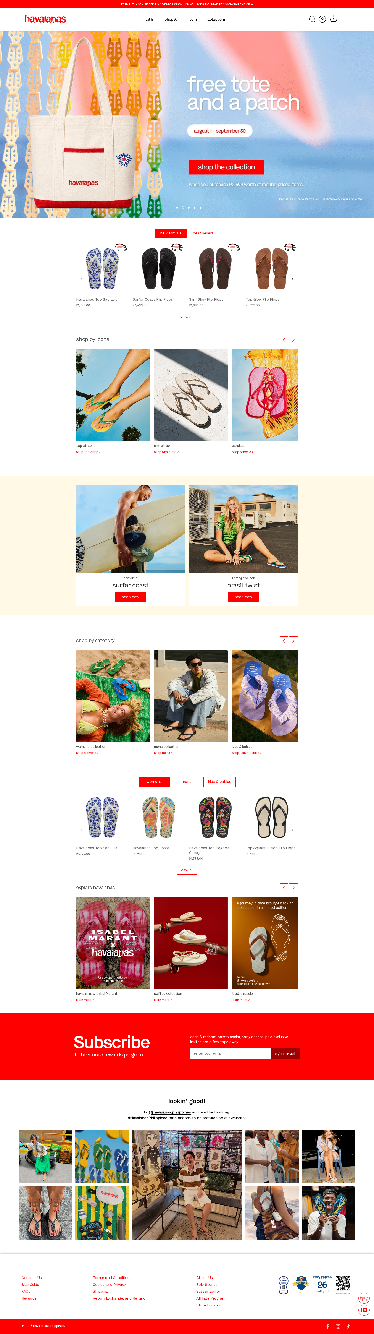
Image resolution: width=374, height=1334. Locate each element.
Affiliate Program (211, 1298)
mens (187, 782)
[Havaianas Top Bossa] (159, 817)
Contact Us (32, 1278)
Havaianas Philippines (48, 1326)
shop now (130, 597)
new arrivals (170, 233)
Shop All (171, 19)
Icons (193, 19)
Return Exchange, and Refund (119, 1298)
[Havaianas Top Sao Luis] (102, 269)
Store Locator (208, 1305)
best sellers (203, 233)
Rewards (29, 1298)
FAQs (26, 1291)
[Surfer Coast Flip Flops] (159, 269)
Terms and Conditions (112, 1278)
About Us (204, 1278)
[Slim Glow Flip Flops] (215, 269)
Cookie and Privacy (109, 1285)
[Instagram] (338, 1326)
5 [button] (200, 207)
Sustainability (208, 1291)
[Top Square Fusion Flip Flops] (272, 817)
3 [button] (188, 207)
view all (187, 317)
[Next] (293, 340)
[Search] (312, 19)
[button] (81, 278)
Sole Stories (207, 1285)
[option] (187, 124)
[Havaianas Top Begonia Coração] (215, 817)
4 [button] (194, 207)
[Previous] (284, 340)
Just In (149, 19)
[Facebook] (328, 1326)
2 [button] (183, 207)
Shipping (100, 1291)
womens (154, 782)
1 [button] (177, 207)
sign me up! (285, 1053)
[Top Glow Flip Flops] (272, 269)
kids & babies (219, 782)
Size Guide (30, 1285)
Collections (216, 19)
